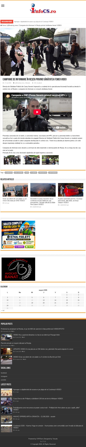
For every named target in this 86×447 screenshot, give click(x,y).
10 (7, 300)
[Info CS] (43, 8)
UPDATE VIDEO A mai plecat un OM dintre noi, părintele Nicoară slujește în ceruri (43, 349)
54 (13, 331)
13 (43, 300)
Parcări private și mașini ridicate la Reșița (16, 343)
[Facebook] (43, 441)
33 (13, 345)
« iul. (3, 310)
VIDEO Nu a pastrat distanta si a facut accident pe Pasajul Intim (36, 335)
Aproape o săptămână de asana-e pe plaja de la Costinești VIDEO (33, 21)
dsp (27, 172)
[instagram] (45, 441)
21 (55, 303)
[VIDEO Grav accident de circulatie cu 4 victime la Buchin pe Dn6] (6, 360)
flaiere (33, 172)
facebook (4, 373)
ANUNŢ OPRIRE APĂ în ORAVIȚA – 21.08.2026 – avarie (34, 416)
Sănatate (27, 83)
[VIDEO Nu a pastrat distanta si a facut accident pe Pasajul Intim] (6, 337)
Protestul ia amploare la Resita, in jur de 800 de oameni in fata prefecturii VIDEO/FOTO (32, 329)
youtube (3, 380)
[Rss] (41, 441)
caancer (9, 172)
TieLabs (55, 439)
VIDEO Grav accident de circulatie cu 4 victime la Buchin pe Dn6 (37, 357)
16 (78, 300)
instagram (4, 376)
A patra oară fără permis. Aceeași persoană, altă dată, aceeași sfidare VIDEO (70, 200)
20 (43, 303)
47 (24, 337)
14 (55, 300)
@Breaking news (12, 25)
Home (4, 25)
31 (24, 351)
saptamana (53, 172)
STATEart (40, 439)
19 (32, 303)
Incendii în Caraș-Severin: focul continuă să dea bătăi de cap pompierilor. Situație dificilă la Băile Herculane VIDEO (42, 201)
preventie (42, 172)
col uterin (19, 172)
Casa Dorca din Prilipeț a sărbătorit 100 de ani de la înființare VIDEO (38, 398)
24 (7, 305)
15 (67, 300)
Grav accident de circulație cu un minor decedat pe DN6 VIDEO (15, 200)
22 (67, 303)
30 (25, 359)
